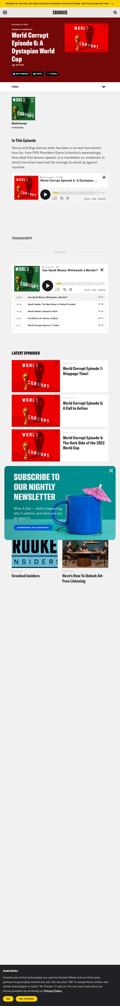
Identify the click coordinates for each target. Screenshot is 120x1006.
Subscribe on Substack (33, 528)
